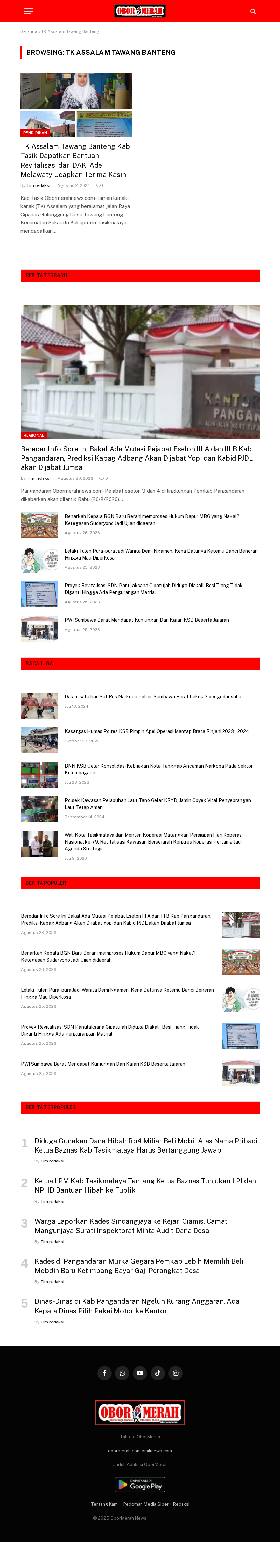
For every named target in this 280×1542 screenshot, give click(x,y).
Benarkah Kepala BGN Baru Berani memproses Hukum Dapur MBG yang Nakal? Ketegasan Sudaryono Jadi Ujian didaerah (152, 520)
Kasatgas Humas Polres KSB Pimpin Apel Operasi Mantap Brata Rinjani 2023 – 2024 (157, 731)
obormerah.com (124, 1450)
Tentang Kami (105, 1504)
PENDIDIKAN (35, 133)
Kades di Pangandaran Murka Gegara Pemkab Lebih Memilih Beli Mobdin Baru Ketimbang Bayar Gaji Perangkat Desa (138, 1266)
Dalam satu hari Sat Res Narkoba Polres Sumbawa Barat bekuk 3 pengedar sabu (153, 696)
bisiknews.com (157, 1450)
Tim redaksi (38, 185)
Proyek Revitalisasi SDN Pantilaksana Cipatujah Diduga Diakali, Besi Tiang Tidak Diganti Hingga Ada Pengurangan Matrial (154, 589)
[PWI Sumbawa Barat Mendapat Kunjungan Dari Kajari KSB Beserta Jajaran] (39, 629)
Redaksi (181, 1504)
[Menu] (28, 11)
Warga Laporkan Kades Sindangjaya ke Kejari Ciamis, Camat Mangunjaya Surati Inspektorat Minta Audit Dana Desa (130, 1226)
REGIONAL (34, 435)
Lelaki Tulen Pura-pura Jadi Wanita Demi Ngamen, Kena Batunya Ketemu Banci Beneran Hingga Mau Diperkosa (161, 554)
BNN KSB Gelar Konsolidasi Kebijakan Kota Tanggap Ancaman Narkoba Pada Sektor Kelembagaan (159, 769)
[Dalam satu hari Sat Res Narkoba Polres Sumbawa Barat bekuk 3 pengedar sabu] (39, 706)
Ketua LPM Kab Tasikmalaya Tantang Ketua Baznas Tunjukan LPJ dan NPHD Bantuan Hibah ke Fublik (145, 1185)
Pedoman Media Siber (146, 1504)
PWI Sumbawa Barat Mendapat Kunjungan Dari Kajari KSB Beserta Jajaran (147, 620)
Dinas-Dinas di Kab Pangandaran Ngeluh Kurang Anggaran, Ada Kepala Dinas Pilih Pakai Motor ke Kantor (136, 1306)
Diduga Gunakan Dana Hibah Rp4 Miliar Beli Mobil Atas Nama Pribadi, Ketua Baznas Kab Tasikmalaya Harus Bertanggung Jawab (146, 1145)
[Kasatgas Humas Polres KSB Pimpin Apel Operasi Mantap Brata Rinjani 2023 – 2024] (39, 740)
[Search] (252, 11)
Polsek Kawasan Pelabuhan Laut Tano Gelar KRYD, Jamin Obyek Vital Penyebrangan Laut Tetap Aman (158, 804)
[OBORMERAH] (140, 11)
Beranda (28, 31)
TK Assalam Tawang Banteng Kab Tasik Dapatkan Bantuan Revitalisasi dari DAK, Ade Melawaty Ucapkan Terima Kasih (75, 160)
